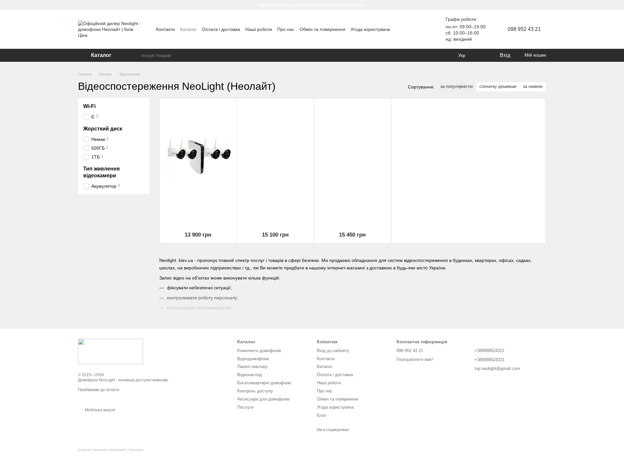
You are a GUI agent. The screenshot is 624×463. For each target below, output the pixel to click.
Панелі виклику (252, 366)
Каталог (188, 29)
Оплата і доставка (221, 29)
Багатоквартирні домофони (264, 382)
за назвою (533, 86)
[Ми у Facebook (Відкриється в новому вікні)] (422, 29)
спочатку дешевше (497, 86)
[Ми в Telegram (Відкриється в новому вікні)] (414, 29)
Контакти (165, 29)
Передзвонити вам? (415, 359)
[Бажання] (481, 55)
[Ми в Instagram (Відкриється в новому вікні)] (406, 29)
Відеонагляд (249, 374)
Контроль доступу (255, 390)
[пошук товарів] (136, 55)
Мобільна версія (99, 410)
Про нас (285, 29)
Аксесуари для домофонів (263, 399)
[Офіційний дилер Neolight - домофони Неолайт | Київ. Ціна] (110, 351)
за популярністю (456, 86)
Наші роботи (258, 29)
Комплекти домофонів (259, 350)
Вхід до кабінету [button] (333, 350)
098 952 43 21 (524, 29)
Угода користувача (370, 29)
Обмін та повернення (322, 29)
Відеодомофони (253, 358)
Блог (321, 415)
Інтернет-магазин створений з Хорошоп (110, 450)
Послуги (245, 407)
